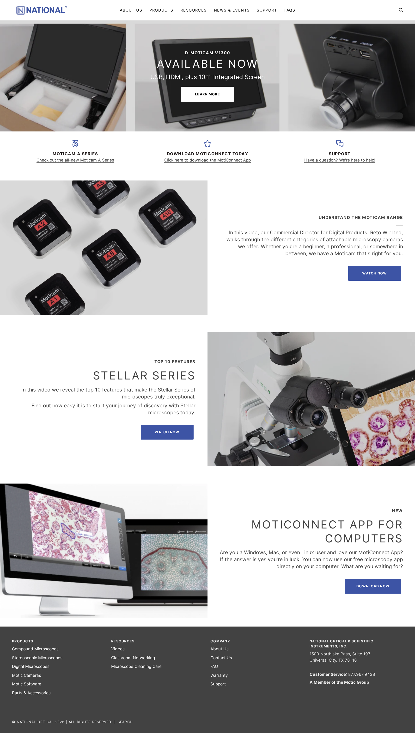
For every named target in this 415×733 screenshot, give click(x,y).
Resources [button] (122, 668)
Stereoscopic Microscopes (37, 684)
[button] (161, 10)
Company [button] (220, 668)
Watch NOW (374, 300)
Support (218, 711)
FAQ (214, 693)
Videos (118, 676)
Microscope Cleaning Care (136, 693)
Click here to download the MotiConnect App (207, 187)
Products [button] (22, 668)
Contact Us (221, 684)
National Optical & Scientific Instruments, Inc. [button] (342, 670)
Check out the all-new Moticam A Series (75, 187)
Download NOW (373, 613)
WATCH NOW (167, 459)
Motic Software (26, 711)
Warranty (219, 702)
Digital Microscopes (30, 693)
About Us (219, 676)
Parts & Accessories (31, 719)
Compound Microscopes (35, 676)
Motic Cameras (26, 702)
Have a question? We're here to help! (339, 187)
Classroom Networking (133, 684)
